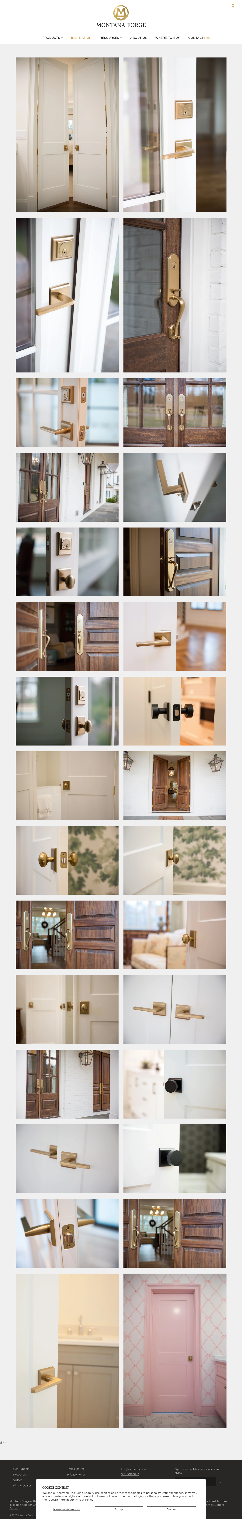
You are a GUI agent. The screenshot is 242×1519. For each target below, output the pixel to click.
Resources (110, 37)
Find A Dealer (22, 1485)
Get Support (21, 1469)
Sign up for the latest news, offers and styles (197, 1471)
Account (206, 38)
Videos (17, 1480)
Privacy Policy (84, 1500)
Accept (119, 1509)
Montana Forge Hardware (31, 1515)
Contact (196, 37)
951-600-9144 (130, 1474)
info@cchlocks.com (134, 1469)
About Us (138, 37)
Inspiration (81, 37)
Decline (171, 1509)
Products (52, 37)
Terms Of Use (76, 1469)
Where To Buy (167, 37)
